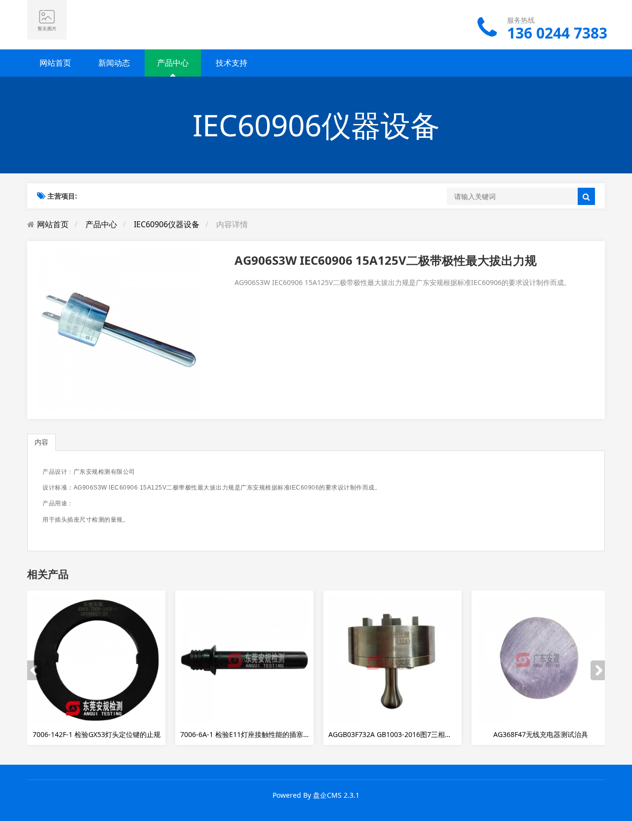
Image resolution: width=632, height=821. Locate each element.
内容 (41, 442)
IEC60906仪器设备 (166, 224)
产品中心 (173, 62)
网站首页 (55, 62)
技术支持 (231, 62)
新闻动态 (114, 62)
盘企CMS (327, 795)
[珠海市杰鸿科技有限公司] (47, 19)
